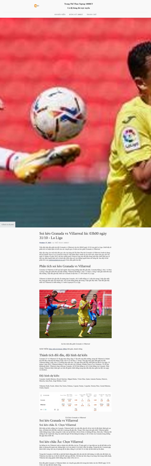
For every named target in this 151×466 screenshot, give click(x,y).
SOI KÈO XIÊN (59, 14)
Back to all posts (8, 224)
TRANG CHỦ (92, 14)
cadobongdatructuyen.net (57, 260)
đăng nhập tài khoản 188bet (58, 349)
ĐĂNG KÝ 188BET (76, 14)
